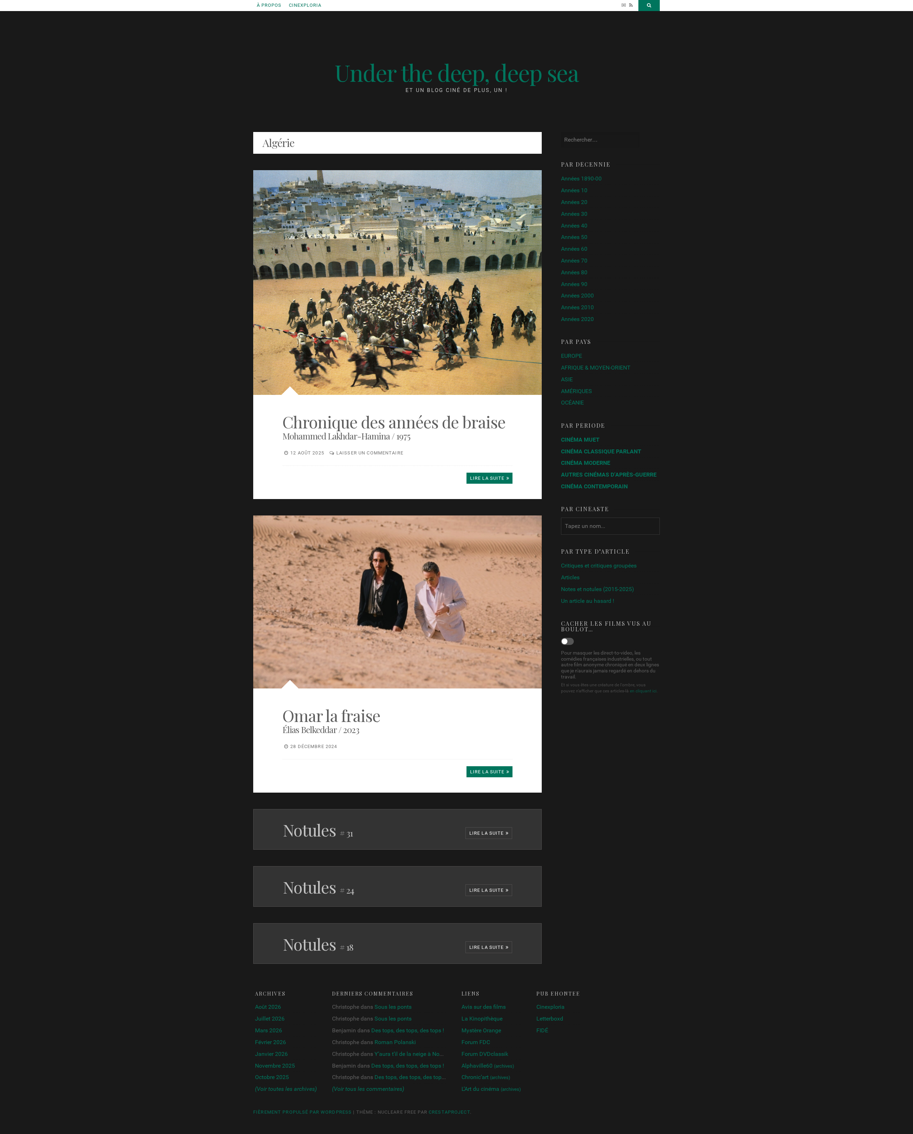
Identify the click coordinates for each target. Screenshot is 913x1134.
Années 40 (574, 225)
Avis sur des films (483, 1006)
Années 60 (574, 248)
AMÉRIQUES (576, 391)
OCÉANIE (572, 402)
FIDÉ (542, 1030)
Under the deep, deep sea (456, 72)
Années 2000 (577, 295)
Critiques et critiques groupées (599, 565)
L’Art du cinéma (491, 1088)
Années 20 (574, 202)
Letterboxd (549, 1018)
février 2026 (270, 1042)
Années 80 (574, 272)
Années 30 (574, 213)
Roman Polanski (395, 1042)
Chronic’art (485, 1077)
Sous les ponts (393, 1006)
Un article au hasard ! (587, 600)
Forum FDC (475, 1042)
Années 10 (574, 190)
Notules (318, 829)
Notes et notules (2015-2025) (597, 589)
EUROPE (571, 355)
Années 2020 (577, 319)
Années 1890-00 (581, 178)
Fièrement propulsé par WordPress (302, 1112)
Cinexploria (305, 5)
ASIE (567, 379)
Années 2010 (577, 307)
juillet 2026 (270, 1018)
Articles (570, 577)
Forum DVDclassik (484, 1054)
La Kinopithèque (482, 1018)
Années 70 (574, 260)
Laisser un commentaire (369, 453)
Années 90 (574, 284)
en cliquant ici (643, 690)
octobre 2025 (272, 1077)
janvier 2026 (271, 1054)
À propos (269, 5)
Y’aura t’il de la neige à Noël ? (411, 1054)
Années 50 (574, 237)
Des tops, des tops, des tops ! (407, 1030)
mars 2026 (268, 1030)
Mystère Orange (481, 1030)
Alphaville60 (487, 1065)
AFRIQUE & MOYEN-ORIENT (596, 367)
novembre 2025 (275, 1065)
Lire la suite (486, 833)
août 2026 (268, 1006)
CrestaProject (449, 1112)
